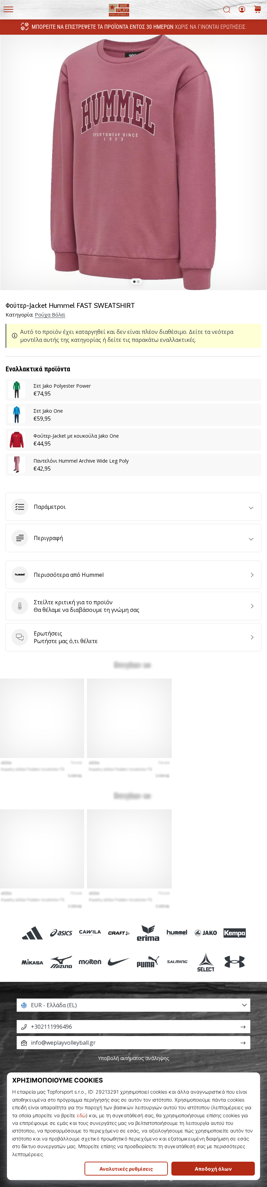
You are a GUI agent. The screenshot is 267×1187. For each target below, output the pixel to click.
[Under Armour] (234, 961)
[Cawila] (90, 932)
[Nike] (119, 961)
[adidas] (32, 932)
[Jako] (205, 932)
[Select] (205, 961)
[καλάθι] (258, 10)
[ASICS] (61, 932)
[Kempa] (234, 932)
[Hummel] (176, 932)
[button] (133, 507)
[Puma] (148, 961)
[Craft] (119, 932)
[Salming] (176, 961)
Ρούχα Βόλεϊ (50, 314)
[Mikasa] (32, 961)
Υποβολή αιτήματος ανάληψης (133, 1058)
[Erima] (148, 932)
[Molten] (90, 961)
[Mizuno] (61, 961)
